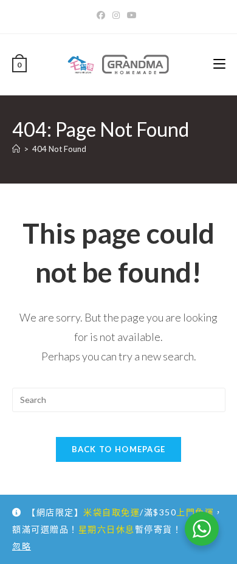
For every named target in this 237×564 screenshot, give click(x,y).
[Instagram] (116, 15)
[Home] (16, 149)
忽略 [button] (21, 546)
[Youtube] (131, 15)
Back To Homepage (119, 449)
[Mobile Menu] (219, 64)
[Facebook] (103, 15)
